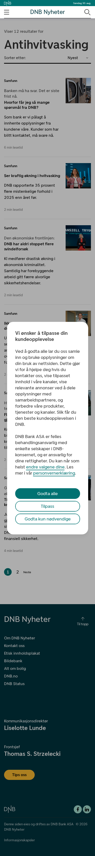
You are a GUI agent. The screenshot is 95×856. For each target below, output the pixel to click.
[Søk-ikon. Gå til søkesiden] (87, 12)
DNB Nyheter (47, 12)
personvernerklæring (54, 473)
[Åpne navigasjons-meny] (6, 12)
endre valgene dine (45, 467)
